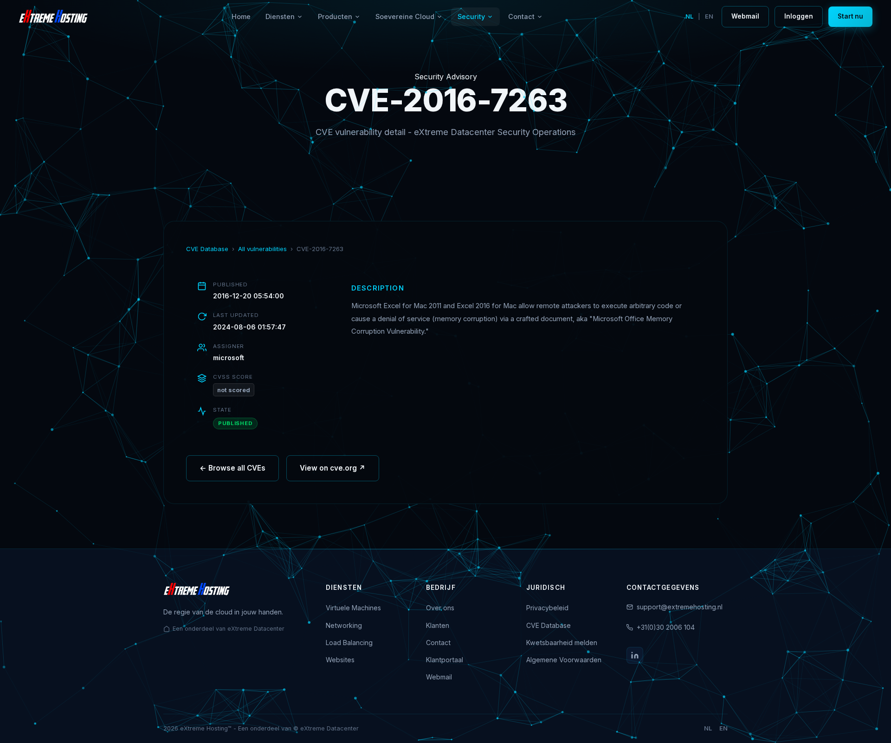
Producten (335, 16)
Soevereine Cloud (404, 16)
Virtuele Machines (353, 608)
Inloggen (798, 16)
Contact (521, 16)
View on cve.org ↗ (333, 468)
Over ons (440, 608)
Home (241, 16)
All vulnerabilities (262, 248)
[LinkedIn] (634, 655)
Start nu (850, 16)
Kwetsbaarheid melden (561, 642)
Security (471, 16)
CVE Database (207, 248)
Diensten (280, 16)
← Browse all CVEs (232, 468)
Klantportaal (444, 660)
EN (709, 16)
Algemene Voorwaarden (563, 660)
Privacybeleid (547, 608)
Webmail (745, 16)
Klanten (437, 625)
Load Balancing (349, 642)
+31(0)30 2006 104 (666, 627)
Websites (340, 660)
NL (689, 16)
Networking (344, 625)
